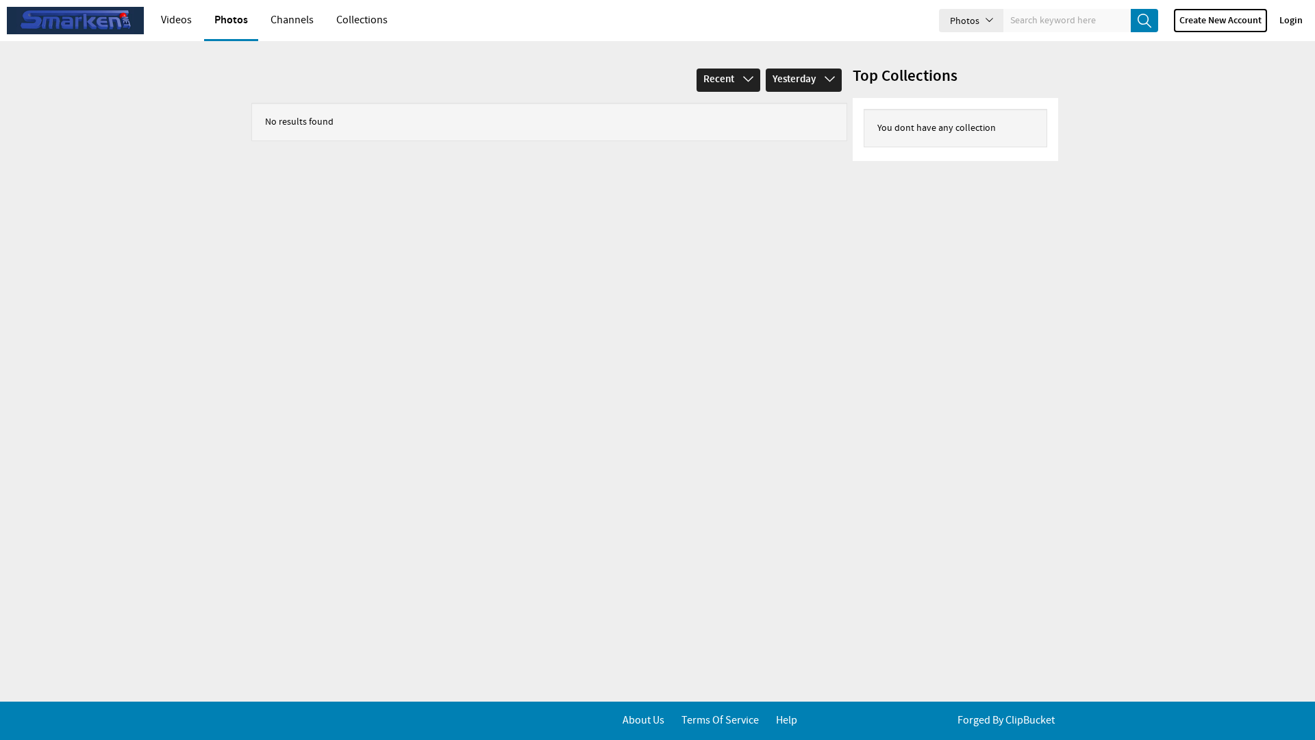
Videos (176, 20)
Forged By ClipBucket (1006, 720)
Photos (231, 20)
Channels (292, 20)
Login (1291, 20)
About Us (643, 720)
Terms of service (720, 720)
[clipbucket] (75, 20)
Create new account (1220, 20)
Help (786, 720)
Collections (362, 20)
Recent (719, 79)
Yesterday (795, 79)
